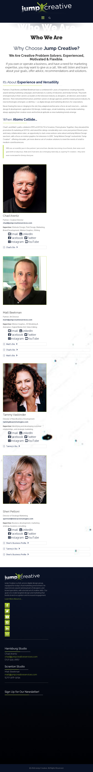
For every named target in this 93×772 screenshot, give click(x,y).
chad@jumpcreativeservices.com (17, 223)
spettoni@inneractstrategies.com (18, 519)
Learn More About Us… (14, 599)
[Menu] (42, 18)
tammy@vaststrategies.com (15, 422)
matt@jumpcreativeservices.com (17, 320)
